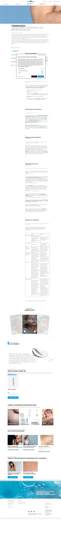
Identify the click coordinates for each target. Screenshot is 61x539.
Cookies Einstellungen (21, 503)
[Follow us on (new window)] (31, 511)
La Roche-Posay (33, 204)
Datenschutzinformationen (21, 66)
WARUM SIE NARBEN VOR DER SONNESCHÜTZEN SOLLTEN (45, 448)
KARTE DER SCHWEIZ (10, 503)
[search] (5, 1)
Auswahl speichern (34, 76)
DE (3, 1)
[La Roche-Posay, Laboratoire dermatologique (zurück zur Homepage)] (30, 1)
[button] (51, 336)
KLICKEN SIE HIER (41, 127)
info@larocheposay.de (47, 514)
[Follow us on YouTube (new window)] (28, 511)
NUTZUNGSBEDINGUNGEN (11, 500)
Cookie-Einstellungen (20, 76)
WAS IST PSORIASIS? (16, 47)
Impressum (19, 500)
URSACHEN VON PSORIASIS (16, 51)
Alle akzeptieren (41, 76)
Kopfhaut (45, 118)
